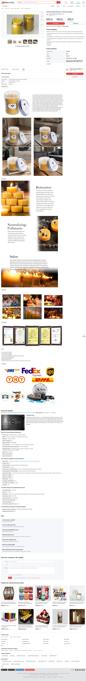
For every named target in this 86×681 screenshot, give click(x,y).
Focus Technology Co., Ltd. (35, 676)
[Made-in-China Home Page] (7, 2)
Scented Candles (22, 461)
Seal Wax (2, 643)
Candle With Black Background (33, 655)
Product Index (63, 673)
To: (7, 564)
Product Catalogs (17, 636)
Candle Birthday (27, 8)
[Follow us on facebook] (75, 669)
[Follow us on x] (77, 669)
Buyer (58, 6)
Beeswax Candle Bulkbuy (15, 664)
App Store (4, 669)
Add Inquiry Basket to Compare (23, 46)
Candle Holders (45, 643)
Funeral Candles (44, 655)
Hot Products (19, 673)
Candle (22, 8)
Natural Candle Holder (75, 661)
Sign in (83, 3)
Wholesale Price (49, 673)
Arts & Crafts (7, 8)
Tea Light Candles (25, 641)
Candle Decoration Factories (19, 661)
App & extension (70, 6)
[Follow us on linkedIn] (84, 669)
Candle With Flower (53, 655)
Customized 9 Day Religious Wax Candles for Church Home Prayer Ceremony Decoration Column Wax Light (59, 627)
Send (10, 577)
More (2, 666)
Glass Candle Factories (42, 661)
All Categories (5, 6)
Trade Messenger (19, 669)
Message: (6, 567)
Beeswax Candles (15, 461)
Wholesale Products (43, 673)
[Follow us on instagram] (79, 669)
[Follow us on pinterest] (82, 669)
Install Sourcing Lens (30, 669)
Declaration (55, 676)
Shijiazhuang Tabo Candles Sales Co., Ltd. (56, 13)
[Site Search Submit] (59, 2)
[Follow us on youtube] (80, 669)
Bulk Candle (67, 661)
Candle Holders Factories (6, 661)
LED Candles (66, 641)
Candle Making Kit (36, 461)
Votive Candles (45, 641)
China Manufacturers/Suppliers (34, 673)
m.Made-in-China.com (45, 674)
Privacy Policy (61, 676)
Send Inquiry (55, 23)
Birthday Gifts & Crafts (21, 655)
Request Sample (65, 26)
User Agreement (49, 676)
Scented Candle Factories (31, 661)
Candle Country (59, 661)
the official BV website (28, 412)
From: (6, 561)
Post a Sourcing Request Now (34, 577)
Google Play (11, 669)
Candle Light (12, 655)
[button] (55, 2)
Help (64, 6)
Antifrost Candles (67, 643)
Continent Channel (57, 673)
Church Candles (29, 461)
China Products (25, 673)
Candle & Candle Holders (15, 8)
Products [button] (20, 2)
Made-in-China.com (38, 674)
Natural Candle (51, 661)
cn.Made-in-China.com (54, 674)
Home (2, 8)
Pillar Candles (3, 641)
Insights (67, 673)
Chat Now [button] (76, 23)
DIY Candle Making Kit (26, 643)
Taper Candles (66, 639)
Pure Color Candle (5, 664)
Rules (84, 6)
